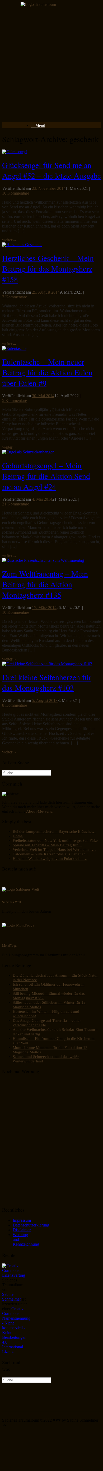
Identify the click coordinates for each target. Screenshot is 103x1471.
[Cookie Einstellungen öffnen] (41, 1466)
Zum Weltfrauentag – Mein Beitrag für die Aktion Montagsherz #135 (45, 584)
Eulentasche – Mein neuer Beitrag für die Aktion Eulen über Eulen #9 (47, 372)
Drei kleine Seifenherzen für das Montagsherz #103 (46, 682)
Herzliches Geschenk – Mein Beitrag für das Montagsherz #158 (48, 268)
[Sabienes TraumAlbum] (38, 4)
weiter (9, 240)
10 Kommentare (15, 193)
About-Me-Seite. (39, 811)
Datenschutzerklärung (31, 1225)
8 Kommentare (14, 705)
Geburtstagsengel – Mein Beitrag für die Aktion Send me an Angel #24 (46, 476)
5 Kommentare (14, 400)
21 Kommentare (15, 504)
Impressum (22, 1220)
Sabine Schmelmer (11, 1296)
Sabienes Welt (11, 902)
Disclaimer (22, 1230)
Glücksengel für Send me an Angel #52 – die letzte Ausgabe (51, 170)
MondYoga (9, 945)
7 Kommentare (14, 297)
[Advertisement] (51, 66)
